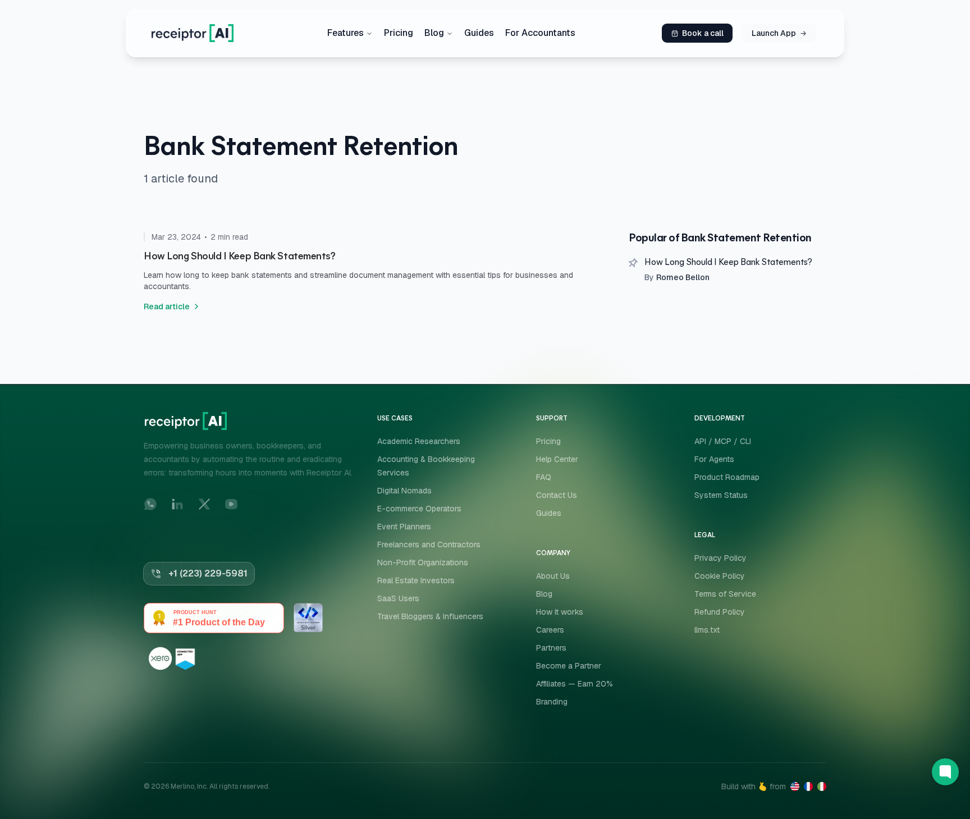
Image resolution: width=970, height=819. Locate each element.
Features (345, 33)
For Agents (714, 459)
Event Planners (404, 526)
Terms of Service (725, 594)
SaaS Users (398, 598)
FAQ (543, 477)
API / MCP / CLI (722, 441)
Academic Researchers (418, 441)
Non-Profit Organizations (422, 562)
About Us (553, 576)
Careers (550, 630)
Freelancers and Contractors (429, 544)
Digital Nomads (404, 491)
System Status (721, 495)
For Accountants (540, 33)
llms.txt (707, 630)
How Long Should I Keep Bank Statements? (728, 262)
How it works (559, 612)
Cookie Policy (719, 576)
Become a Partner (568, 666)
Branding (552, 702)
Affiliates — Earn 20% (574, 684)
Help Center (557, 459)
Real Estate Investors (416, 580)
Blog (434, 33)
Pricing (398, 33)
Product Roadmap (726, 477)
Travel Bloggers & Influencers (430, 616)
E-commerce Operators (419, 509)
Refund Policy (719, 612)
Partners (551, 648)
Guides (479, 33)
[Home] (192, 33)
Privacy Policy (720, 558)
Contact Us (556, 495)
